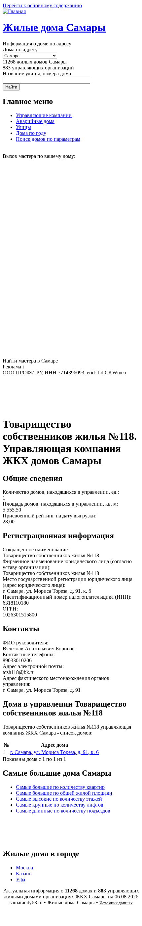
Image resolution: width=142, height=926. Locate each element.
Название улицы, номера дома (37, 73)
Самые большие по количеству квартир (60, 787)
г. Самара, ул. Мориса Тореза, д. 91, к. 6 (54, 752)
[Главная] (14, 11)
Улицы (23, 127)
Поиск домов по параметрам (48, 139)
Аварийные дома (35, 121)
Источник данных (116, 902)
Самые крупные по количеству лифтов (59, 805)
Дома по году (31, 133)
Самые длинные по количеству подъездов (63, 810)
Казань (23, 873)
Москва (24, 867)
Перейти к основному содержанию (42, 5)
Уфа (20, 879)
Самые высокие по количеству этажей (59, 799)
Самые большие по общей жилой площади (64, 793)
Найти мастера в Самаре (30, 360)
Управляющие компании (44, 115)
